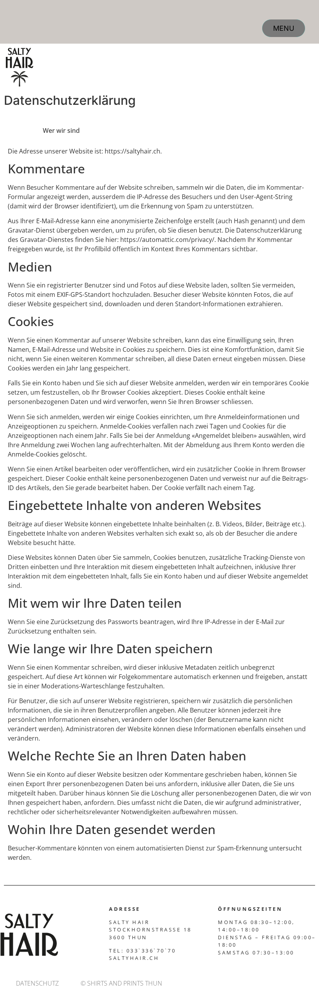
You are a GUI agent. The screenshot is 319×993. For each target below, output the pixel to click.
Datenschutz (37, 983)
